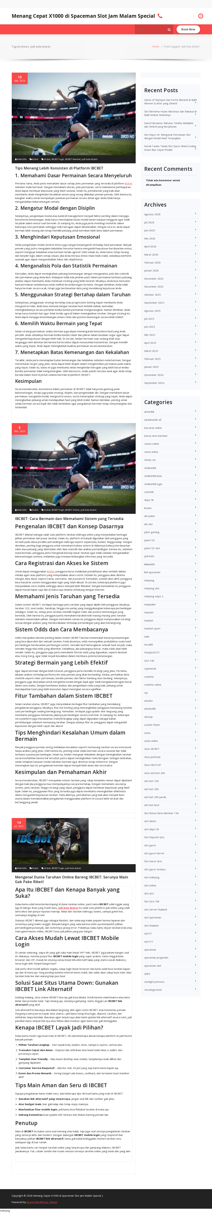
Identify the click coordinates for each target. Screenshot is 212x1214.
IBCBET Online (72, 509)
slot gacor (150, 845)
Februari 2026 (152, 262)
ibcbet (35, 159)
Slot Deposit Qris (154, 837)
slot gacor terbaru (155, 869)
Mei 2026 (149, 238)
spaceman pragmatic (156, 957)
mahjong (149, 580)
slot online (150, 885)
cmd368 (149, 492)
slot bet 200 (151, 789)
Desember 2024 (154, 375)
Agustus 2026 (152, 214)
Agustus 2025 (152, 310)
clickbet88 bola (153, 476)
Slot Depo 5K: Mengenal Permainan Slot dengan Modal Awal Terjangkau (167, 136)
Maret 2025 (151, 350)
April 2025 (150, 342)
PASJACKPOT (152, 652)
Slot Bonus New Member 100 (161, 813)
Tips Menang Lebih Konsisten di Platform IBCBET (59, 167)
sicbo (147, 733)
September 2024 (154, 382)
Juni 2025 (149, 326)
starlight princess (154, 981)
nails (146, 636)
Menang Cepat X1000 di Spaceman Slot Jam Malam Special (83, 16)
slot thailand (151, 925)
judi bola (149, 556)
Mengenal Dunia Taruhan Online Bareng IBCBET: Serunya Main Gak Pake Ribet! (71, 879)
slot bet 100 (151, 781)
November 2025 (154, 286)
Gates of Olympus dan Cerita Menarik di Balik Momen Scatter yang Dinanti (170, 101)
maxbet (148, 620)
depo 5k (149, 500)
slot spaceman (152, 917)
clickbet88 (150, 468)
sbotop (148, 716)
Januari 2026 (151, 270)
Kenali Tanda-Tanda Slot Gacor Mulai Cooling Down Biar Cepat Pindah (170, 147)
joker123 (149, 540)
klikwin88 (149, 564)
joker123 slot (152, 548)
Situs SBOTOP (152, 765)
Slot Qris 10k (151, 901)
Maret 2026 (151, 254)
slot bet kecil (151, 805)
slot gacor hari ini (154, 853)
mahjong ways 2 (153, 596)
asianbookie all (152, 419)
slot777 (148, 941)
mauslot (149, 612)
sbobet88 (150, 708)
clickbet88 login (153, 484)
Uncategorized (153, 989)
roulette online (152, 684)
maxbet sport (152, 628)
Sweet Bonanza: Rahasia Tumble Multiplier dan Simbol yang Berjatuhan (169, 124)
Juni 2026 (149, 230)
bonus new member (156, 435)
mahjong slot (151, 588)
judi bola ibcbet (89, 159)
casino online (151, 443)
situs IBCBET (151, 748)
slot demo (150, 821)
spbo (147, 973)
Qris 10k (149, 660)
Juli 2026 (149, 222)
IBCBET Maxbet (73, 159)
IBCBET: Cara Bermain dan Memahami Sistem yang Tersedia (69, 518)
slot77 (148, 933)
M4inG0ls (22, 159)
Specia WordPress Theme (42, 1202)
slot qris (149, 893)
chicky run (150, 459)
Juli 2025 (149, 318)
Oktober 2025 (152, 294)
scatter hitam (152, 724)
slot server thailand (155, 909)
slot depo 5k (151, 829)
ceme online (151, 451)
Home (155, 46)
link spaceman (152, 572)
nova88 (148, 644)
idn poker (149, 516)
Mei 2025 (149, 334)
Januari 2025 (151, 366)
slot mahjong (151, 877)
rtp (146, 692)
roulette (149, 676)
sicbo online (151, 740)
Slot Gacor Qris (153, 861)
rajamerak (150, 668)
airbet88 (149, 411)
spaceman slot (152, 965)
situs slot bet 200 (154, 773)
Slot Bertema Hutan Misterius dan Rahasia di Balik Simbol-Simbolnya (170, 113)
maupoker (150, 604)
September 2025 (154, 302)
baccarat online (153, 427)
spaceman (150, 949)
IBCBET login (58, 159)
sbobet (148, 700)
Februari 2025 (152, 358)
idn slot (148, 524)
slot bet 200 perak (155, 797)
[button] (169, 29)
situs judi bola (152, 757)
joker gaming (151, 532)
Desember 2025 (154, 278)
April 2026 (150, 246)
